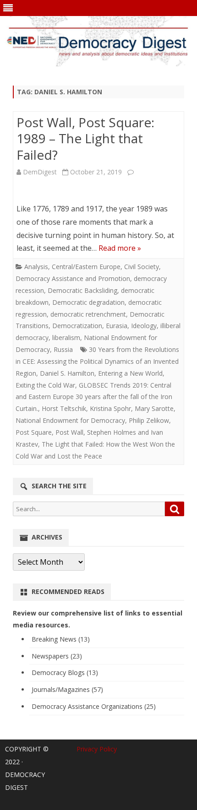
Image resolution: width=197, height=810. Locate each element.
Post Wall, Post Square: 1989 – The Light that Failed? (85, 138)
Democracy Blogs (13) (65, 672)
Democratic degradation (88, 302)
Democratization (77, 325)
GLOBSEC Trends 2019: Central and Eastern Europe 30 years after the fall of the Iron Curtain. (94, 397)
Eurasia (116, 325)
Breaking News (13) (61, 639)
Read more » (119, 248)
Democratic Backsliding (82, 290)
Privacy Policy (97, 749)
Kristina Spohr (110, 408)
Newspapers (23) (57, 656)
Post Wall (69, 432)
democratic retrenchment (88, 314)
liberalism (66, 337)
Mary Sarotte (154, 408)
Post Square (34, 432)
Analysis (36, 266)
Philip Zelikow (149, 420)
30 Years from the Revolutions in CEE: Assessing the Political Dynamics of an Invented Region (97, 361)
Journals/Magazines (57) (67, 689)
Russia (63, 349)
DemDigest (40, 171)
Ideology (144, 325)
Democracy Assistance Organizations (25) (94, 706)
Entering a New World (130, 373)
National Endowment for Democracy (70, 420)
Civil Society (141, 266)
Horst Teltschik (64, 408)
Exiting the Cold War (45, 385)
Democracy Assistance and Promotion (73, 278)
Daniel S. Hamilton (67, 373)
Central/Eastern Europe (86, 266)
